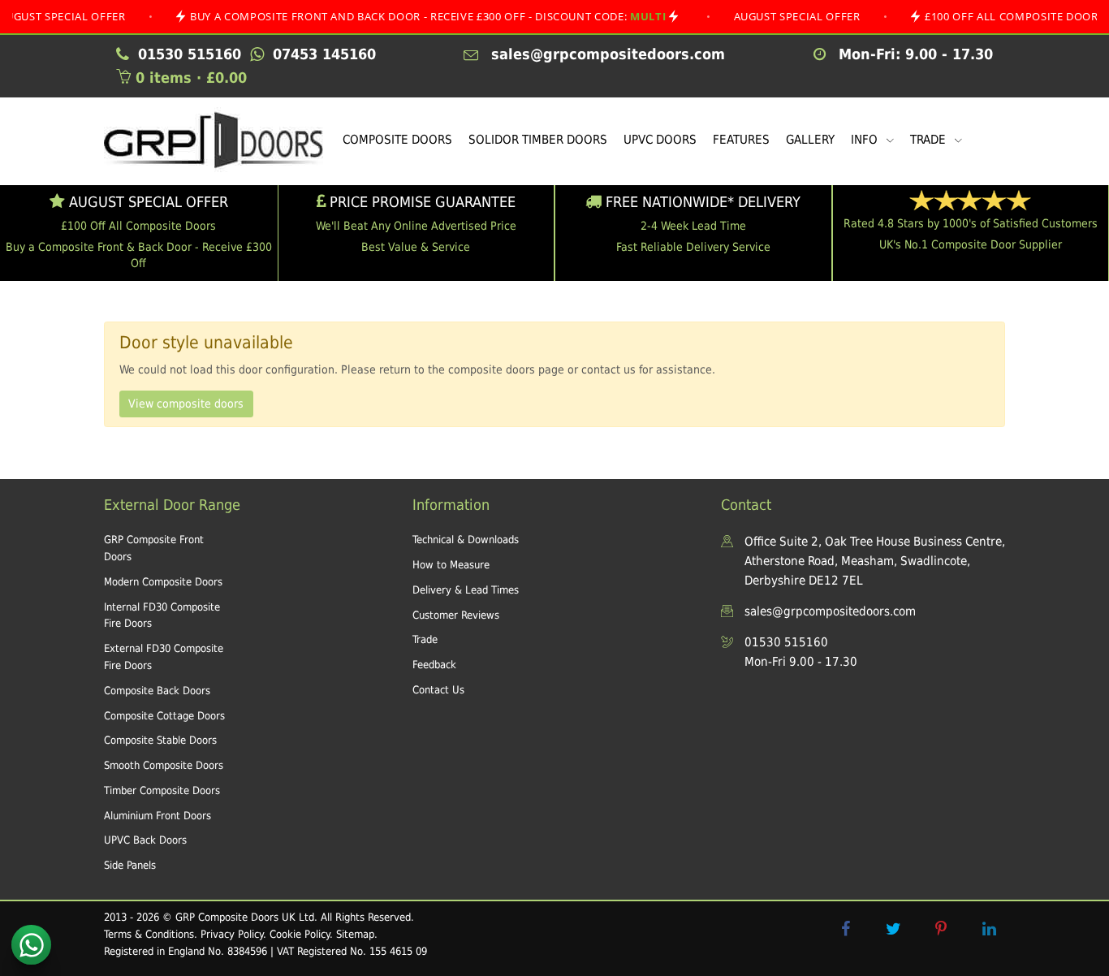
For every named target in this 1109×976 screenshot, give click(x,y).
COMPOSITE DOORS (397, 139)
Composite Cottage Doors (164, 716)
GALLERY (810, 139)
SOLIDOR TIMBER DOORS (537, 139)
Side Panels (130, 865)
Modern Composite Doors (163, 582)
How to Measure (451, 565)
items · (191, 77)
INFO (866, 139)
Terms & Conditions (149, 934)
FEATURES (741, 139)
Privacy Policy (232, 934)
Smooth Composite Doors (163, 765)
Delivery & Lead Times (465, 590)
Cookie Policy (300, 934)
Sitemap (355, 934)
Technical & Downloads (465, 539)
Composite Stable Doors (160, 740)
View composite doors (186, 403)
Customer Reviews (455, 615)
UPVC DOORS (660, 139)
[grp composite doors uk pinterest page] (941, 929)
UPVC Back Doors (145, 840)
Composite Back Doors (157, 690)
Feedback (434, 665)
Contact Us (438, 690)
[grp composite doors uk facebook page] (845, 929)
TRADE (929, 139)
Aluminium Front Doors (157, 816)
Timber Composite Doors (162, 790)
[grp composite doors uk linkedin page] (988, 929)
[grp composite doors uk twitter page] (893, 929)
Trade (425, 639)
